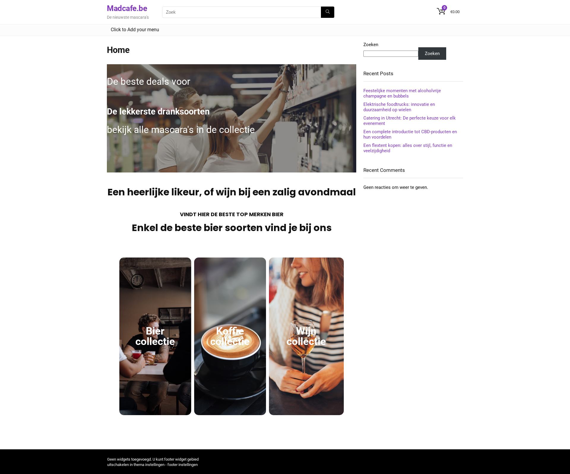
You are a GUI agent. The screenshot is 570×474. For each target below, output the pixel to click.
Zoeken (370, 44)
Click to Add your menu (135, 29)
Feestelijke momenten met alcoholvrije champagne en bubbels (402, 93)
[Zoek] (327, 12)
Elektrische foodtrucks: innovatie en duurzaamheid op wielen (399, 107)
